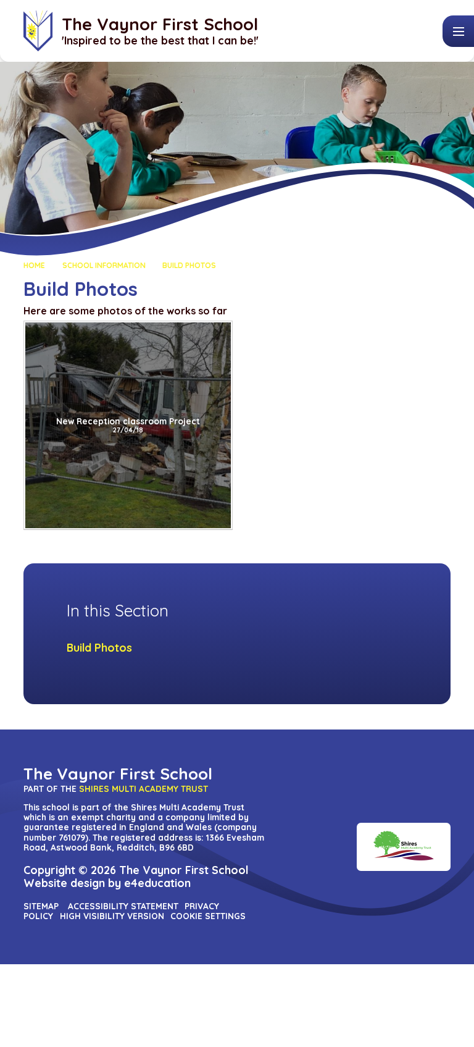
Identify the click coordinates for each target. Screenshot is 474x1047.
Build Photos (189, 265)
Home (34, 265)
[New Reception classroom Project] (128, 425)
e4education (157, 882)
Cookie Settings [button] (208, 915)
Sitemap (41, 906)
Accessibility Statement (123, 906)
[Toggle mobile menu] (458, 31)
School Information (104, 265)
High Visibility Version (112, 915)
